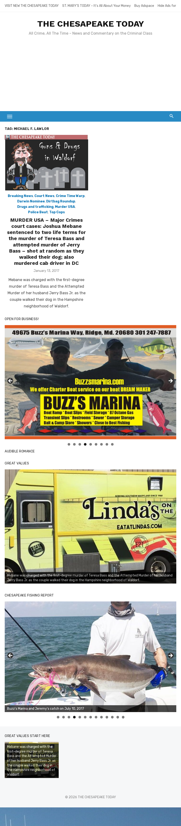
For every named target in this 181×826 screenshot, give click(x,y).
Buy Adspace (144, 6)
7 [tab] (101, 444)
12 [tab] (118, 717)
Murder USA (65, 207)
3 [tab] (79, 444)
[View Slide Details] (90, 526)
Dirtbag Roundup (60, 201)
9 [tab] (112, 444)
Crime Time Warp (70, 196)
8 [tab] (107, 444)
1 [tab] (69, 444)
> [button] (170, 381)
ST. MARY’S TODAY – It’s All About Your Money (96, 6)
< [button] (10, 381)
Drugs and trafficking (35, 207)
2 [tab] (74, 444)
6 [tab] (96, 444)
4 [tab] (85, 444)
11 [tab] (112, 717)
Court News (44, 196)
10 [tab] (107, 717)
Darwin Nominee (31, 201)
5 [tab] (90, 444)
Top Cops (57, 212)
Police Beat (38, 212)
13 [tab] (123, 717)
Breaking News (20, 196)
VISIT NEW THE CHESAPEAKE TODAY (32, 6)
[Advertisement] (90, 76)
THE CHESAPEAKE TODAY (90, 24)
